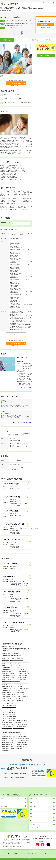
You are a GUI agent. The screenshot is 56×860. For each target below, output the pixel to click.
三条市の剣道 (23, 679)
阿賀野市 (12, 742)
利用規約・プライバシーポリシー (36, 853)
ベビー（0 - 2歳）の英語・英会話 (9, 703)
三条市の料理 (13, 696)
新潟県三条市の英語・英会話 (8, 646)
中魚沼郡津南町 (5, 748)
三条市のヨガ (25, 671)
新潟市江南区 (5, 736)
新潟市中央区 (23, 734)
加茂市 (3, 740)
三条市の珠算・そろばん (7, 686)
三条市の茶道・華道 (16, 690)
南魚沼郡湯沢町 (20, 746)
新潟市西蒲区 (5, 738)
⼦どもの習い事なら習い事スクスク (28, 858)
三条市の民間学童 (6, 696)
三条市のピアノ (21, 663)
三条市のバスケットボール (8, 665)
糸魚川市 (23, 740)
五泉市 (3, 742)
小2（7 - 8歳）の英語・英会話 (8, 712)
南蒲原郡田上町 (24, 744)
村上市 (16, 740)
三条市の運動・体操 (19, 658)
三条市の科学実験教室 (21, 677)
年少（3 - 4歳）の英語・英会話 (9, 705)
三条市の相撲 (18, 684)
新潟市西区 (23, 736)
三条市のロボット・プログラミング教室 (20, 688)
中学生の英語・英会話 (22, 720)
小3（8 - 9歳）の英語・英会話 (8, 714)
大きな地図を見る (26, 433)
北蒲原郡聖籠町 (9, 744)
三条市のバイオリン (14, 673)
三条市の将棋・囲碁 (6, 690)
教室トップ (7, 40)
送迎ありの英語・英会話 (7, 730)
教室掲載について (18, 853)
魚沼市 (19, 742)
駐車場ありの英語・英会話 (18, 728)
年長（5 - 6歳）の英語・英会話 (9, 709)
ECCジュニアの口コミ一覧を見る (21, 422)
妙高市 (27, 740)
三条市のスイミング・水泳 (8, 658)
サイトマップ (25, 853)
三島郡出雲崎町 (13, 746)
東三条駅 (26, 443)
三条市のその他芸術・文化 (17, 698)
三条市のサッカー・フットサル (16, 660)
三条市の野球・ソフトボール (16, 662)
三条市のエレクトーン (19, 665)
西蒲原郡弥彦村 (17, 744)
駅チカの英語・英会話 (7, 728)
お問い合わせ (10, 853)
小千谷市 (27, 738)
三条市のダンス (5, 677)
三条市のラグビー (13, 663)
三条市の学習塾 (5, 673)
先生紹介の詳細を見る (25, 388)
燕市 (19, 740)
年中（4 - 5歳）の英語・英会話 (9, 707)
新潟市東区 (17, 734)
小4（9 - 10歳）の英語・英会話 (9, 716)
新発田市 (22, 738)
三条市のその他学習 (6, 698)
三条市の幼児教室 (6, 675)
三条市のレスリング (6, 692)
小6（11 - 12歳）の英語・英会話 (9, 720)
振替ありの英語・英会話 (21, 726)
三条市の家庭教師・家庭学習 (18, 692)
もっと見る (16, 334)
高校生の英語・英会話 (7, 722)
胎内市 (3, 744)
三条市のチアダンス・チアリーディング (10, 679)
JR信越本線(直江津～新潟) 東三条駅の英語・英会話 (13, 653)
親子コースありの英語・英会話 (20, 724)
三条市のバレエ (14, 675)
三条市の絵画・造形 (18, 686)
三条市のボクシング (6, 688)
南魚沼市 (24, 742)
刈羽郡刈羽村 (13, 748)
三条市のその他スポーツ (22, 696)
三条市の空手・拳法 (22, 675)
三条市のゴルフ (5, 663)
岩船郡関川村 (19, 748)
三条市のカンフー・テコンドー (17, 694)
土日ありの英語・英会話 (7, 724)
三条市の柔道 (13, 677)
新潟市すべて (5, 734)
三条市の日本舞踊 (6, 694)
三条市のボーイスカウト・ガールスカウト (11, 681)
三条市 (14, 738)
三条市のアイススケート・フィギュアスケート (12, 667)
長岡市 (10, 738)
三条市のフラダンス (6, 683)
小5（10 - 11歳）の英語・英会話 (9, 718)
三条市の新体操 (5, 660)
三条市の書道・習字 (23, 683)
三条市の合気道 (15, 683)
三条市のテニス (5, 662)
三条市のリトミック (17, 671)
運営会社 (47, 853)
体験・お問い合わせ (46, 24)
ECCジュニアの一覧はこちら (45, 55)
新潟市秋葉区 (12, 736)
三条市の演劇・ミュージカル (8, 684)
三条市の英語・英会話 (7, 671)
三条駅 (25, 446)
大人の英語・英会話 (17, 722)
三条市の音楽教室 (6, 669)
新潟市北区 (11, 734)
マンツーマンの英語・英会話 (8, 726)
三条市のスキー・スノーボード (17, 669)
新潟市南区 (18, 736)
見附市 (12, 740)
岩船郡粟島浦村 (5, 750)
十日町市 (8, 740)
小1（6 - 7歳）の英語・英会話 (8, 710)
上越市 (7, 742)
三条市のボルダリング (24, 673)
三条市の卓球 (26, 662)
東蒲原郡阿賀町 (5, 746)
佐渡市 (16, 742)
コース (21, 40)
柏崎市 (17, 738)
